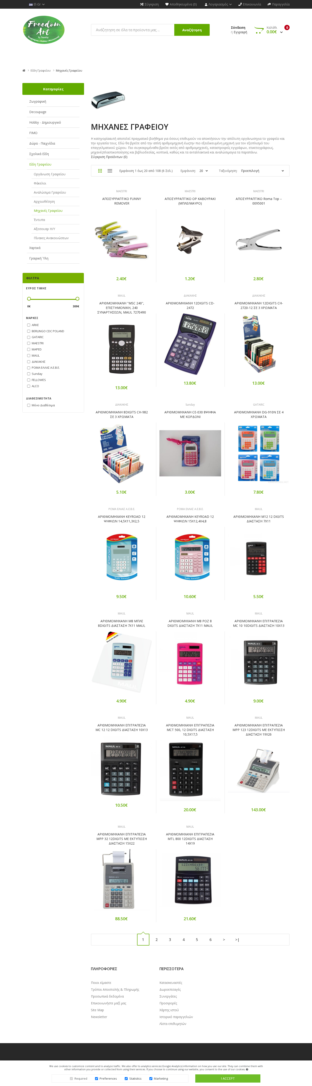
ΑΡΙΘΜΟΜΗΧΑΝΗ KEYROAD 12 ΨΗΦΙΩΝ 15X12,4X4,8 (190, 518)
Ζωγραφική (37, 101)
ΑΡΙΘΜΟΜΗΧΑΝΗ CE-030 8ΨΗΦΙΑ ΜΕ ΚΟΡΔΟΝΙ (190, 414)
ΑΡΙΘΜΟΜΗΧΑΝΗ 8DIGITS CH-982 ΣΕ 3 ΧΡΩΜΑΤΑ (122, 414)
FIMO (33, 133)
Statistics (135, 1078)
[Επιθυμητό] (122, 243)
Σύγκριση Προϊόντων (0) (109, 157)
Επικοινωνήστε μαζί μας (108, 1003)
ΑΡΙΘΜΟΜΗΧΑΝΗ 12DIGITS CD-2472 (190, 305)
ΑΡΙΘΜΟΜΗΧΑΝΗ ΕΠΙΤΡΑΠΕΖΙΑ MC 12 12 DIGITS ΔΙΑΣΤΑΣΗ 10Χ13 (121, 727)
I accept (228, 1078)
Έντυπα (39, 220)
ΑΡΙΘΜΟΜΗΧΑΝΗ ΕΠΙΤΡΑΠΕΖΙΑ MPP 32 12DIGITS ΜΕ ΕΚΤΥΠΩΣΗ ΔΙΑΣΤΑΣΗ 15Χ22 (121, 838)
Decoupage (37, 112)
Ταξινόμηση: (228, 170)
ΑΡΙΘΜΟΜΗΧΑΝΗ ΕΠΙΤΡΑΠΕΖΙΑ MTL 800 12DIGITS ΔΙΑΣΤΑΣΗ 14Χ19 (190, 838)
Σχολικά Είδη (39, 154)
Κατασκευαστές (170, 982)
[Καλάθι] (106, 243)
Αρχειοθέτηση (44, 201)
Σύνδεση (238, 27)
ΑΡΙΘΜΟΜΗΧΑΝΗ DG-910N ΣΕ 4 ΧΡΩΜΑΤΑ (258, 414)
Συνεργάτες (168, 996)
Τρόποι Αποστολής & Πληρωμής (115, 989)
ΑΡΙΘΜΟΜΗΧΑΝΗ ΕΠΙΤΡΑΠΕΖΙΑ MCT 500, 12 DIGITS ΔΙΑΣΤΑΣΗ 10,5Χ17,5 (190, 729)
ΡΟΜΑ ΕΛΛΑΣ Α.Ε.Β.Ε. (121, 509)
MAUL (121, 296)
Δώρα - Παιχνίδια (42, 143)
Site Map (97, 1010)
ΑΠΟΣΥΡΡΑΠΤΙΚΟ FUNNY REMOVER (121, 201)
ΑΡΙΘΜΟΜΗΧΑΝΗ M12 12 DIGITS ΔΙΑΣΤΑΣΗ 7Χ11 (258, 518)
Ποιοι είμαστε (101, 982)
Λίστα (110, 171)
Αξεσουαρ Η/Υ (44, 229)
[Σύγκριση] (138, 243)
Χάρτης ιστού (169, 1010)
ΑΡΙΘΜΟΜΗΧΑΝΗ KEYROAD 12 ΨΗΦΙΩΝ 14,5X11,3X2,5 (121, 518)
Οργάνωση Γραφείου (50, 174)
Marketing (161, 1078)
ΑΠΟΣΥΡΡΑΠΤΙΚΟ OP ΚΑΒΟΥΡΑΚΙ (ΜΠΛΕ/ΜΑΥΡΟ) (190, 201)
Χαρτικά (34, 248)
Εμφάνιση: (188, 170)
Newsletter (99, 1017)
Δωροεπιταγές (170, 989)
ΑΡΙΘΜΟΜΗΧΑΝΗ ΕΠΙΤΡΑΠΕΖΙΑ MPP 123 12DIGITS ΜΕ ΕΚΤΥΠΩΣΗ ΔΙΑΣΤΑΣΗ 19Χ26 (259, 729)
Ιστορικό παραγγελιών (176, 1017)
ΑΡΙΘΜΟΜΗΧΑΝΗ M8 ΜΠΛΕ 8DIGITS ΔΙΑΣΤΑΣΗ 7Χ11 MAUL (121, 623)
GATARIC (258, 405)
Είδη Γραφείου (41, 70)
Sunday (190, 405)
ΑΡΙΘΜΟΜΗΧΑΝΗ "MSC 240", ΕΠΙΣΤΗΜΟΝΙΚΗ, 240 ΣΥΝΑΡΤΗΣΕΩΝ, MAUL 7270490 (121, 307)
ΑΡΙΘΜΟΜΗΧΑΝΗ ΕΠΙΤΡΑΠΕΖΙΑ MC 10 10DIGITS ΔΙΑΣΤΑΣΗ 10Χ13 (258, 623)
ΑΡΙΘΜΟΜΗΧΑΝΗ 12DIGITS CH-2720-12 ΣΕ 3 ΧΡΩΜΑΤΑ (259, 305)
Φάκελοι (40, 183)
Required (80, 1078)
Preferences (108, 1078)
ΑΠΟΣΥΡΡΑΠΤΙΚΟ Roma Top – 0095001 (259, 201)
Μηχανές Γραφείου (69, 70)
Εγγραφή (240, 32)
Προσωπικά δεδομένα (107, 996)
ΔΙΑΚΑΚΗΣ (190, 296)
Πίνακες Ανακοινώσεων (51, 238)
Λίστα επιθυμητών (172, 1023)
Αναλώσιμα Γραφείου (50, 192)
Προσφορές (168, 1003)
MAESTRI (121, 191)
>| (237, 939)
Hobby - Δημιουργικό (45, 122)
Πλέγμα (100, 171)
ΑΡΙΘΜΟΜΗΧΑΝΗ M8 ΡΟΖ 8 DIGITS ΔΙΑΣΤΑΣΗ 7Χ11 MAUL (190, 623)
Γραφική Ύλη (38, 258)
